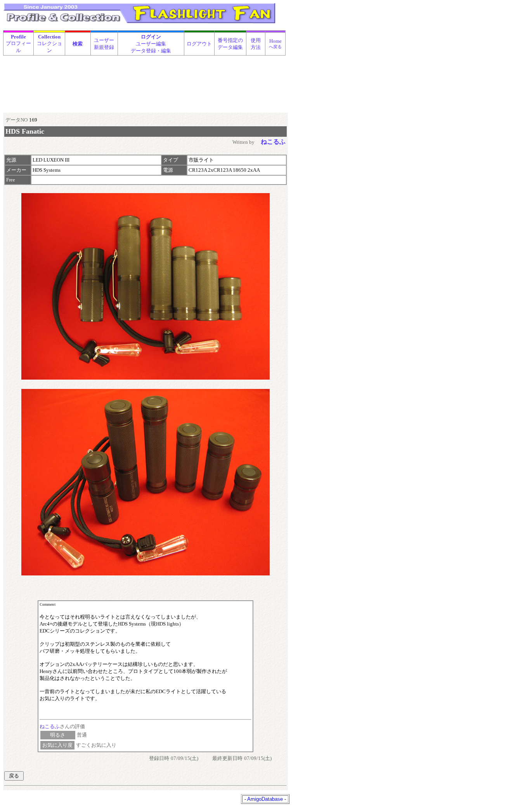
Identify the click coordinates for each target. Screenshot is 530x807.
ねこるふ (50, 726)
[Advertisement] (144, 75)
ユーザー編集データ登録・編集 (151, 44)
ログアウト (199, 44)
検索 (78, 44)
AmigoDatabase (265, 799)
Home (275, 43)
